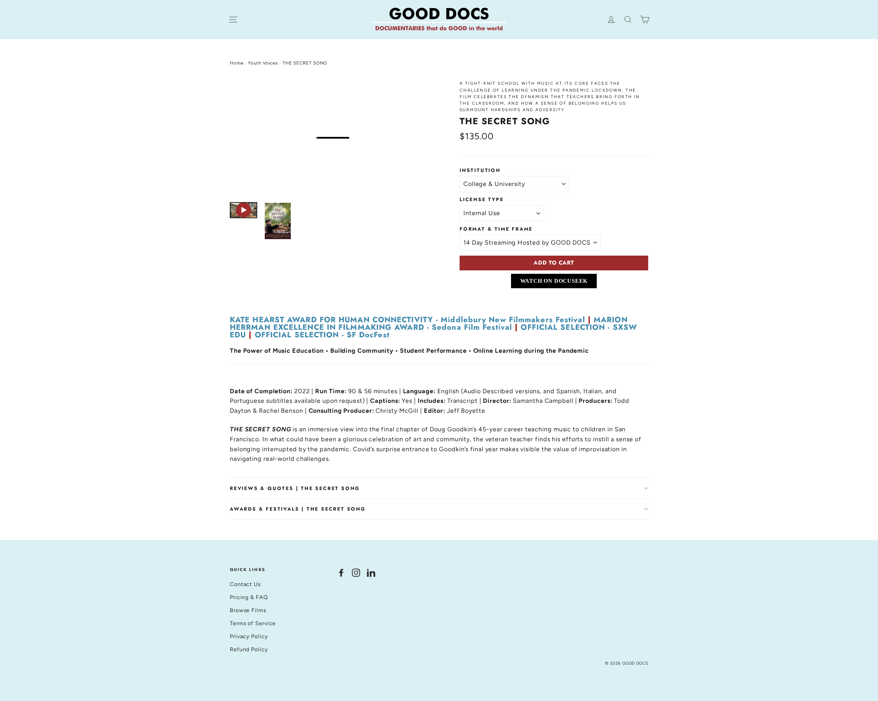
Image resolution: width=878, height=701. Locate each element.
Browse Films (248, 610)
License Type (482, 199)
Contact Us (245, 584)
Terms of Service (253, 623)
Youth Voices (263, 63)
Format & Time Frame (496, 228)
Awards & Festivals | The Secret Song (298, 508)
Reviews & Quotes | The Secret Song (295, 488)
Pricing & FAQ (249, 597)
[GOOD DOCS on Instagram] (356, 572)
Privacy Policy (249, 636)
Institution (480, 170)
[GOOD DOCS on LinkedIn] (371, 572)
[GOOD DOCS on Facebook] (341, 572)
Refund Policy (249, 649)
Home (237, 63)
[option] (332, 137)
